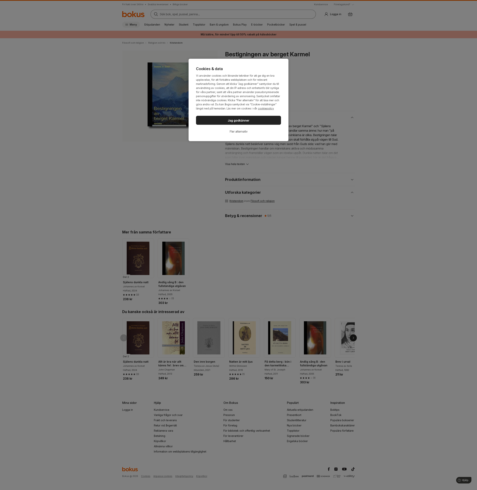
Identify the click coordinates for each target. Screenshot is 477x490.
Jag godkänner (238, 120)
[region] (238, 100)
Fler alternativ (239, 131)
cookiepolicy (266, 108)
